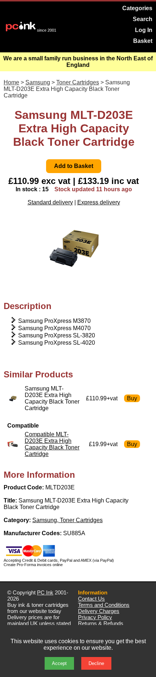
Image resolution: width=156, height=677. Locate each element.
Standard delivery (50, 202)
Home (11, 82)
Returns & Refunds (100, 623)
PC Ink (45, 592)
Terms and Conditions (104, 605)
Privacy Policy (95, 617)
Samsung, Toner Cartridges (67, 520)
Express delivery (98, 202)
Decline (96, 663)
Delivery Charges (98, 611)
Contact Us (91, 599)
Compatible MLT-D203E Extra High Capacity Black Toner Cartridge (52, 444)
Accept (59, 663)
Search (142, 19)
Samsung (37, 82)
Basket (142, 41)
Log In (143, 30)
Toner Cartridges (77, 82)
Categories (137, 8)
